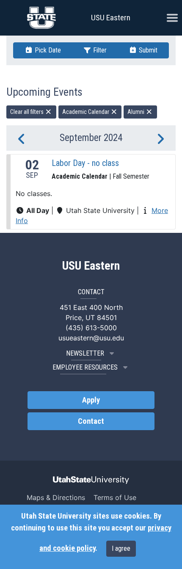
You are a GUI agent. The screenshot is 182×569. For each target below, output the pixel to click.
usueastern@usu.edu (91, 338)
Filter (99, 50)
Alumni (136, 111)
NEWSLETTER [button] (85, 353)
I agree (121, 548)
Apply (91, 400)
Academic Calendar (86, 111)
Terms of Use (115, 497)
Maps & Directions (56, 497)
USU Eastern (110, 17)
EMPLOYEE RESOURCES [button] (85, 367)
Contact (91, 421)
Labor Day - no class (85, 163)
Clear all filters (27, 111)
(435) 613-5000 (91, 327)
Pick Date (47, 50)
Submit (147, 50)
